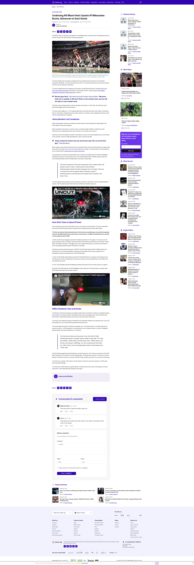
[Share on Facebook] (58, 31)
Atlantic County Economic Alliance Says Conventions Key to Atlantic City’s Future (135, 248)
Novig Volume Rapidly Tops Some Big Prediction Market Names (134, 182)
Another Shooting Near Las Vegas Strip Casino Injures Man (131, 92)
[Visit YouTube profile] (70, 546)
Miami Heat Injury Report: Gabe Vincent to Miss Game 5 (134, 48)
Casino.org (130, 560)
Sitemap (132, 528)
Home (131, 522)
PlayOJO (76, 533)
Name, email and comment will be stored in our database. (73, 468)
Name (59, 458)
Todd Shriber (136, 187)
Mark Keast (135, 276)
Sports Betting (102, 2)
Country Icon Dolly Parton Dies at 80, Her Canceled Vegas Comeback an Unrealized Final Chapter (134, 219)
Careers (54, 528)
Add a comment (100, 399)
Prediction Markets (85, 2)
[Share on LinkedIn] (64, 31)
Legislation (76, 2)
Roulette (96, 528)
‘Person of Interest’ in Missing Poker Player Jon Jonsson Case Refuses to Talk (134, 206)
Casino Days (76, 526)
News (65, 2)
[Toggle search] (140, 2)
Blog (123, 2)
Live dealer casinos (99, 535)
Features (117, 526)
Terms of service (134, 524)
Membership (55, 526)
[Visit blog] (76, 546)
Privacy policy (133, 526)
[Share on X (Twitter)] (67, 31)
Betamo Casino (77, 524)
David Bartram (113, 502)
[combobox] (62, 513)
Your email (124, 143)
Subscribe (131, 150)
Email (83, 458)
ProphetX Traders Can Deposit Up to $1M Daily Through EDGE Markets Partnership (135, 194)
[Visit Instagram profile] (73, 546)
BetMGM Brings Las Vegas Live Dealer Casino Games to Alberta (134, 272)
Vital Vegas (117, 2)
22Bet (75, 522)
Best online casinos (99, 522)
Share (71, 411)
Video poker (97, 533)
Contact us (54, 522)
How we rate (55, 533)
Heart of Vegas (77, 535)
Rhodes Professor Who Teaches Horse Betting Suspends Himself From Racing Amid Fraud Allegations (135, 170)
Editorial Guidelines (56, 531)
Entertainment (110, 2)
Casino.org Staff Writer (61, 26)
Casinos (117, 524)
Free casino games (99, 524)
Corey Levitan (136, 225)
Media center (133, 535)
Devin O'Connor (136, 253)
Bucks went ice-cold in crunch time (74, 151)
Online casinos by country (136, 537)
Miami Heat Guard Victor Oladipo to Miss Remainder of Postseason (134, 22)
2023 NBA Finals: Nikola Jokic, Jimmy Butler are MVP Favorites (135, 59)
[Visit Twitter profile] (65, 546)
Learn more (85, 563)
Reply (66, 411)
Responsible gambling (57, 535)
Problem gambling (134, 531)
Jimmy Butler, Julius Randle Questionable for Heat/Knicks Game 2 (134, 35)
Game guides (98, 520)
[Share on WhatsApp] (61, 31)
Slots (96, 526)
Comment (60, 441)
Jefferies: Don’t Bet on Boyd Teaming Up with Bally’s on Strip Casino (134, 237)
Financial (70, 2)
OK (157, 563)
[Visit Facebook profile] (68, 546)
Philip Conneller (136, 175)
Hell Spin (76, 528)
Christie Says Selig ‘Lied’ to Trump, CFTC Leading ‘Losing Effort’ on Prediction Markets (134, 260)
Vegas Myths (94, 2)
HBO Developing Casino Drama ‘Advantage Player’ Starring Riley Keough (134, 283)
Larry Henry (129, 95)
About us (55, 520)
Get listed (54, 524)
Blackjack (97, 531)
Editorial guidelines (134, 533)
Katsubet (76, 531)
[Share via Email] (70, 31)
